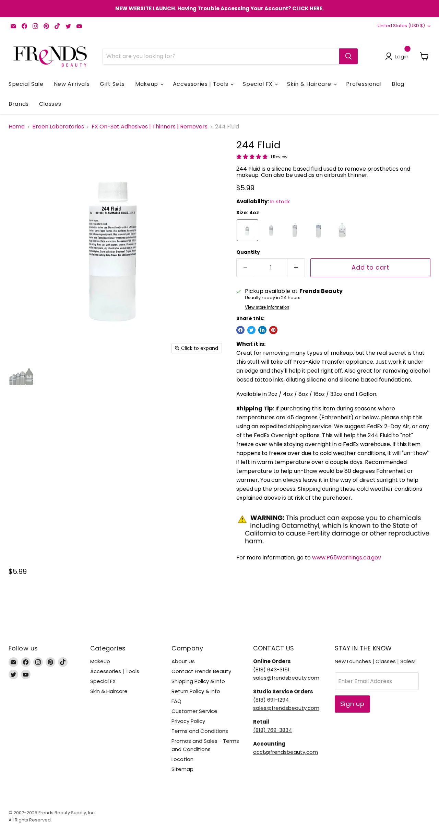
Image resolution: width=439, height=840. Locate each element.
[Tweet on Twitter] (251, 330)
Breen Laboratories (58, 127)
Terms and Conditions (199, 731)
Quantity (248, 252)
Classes (50, 104)
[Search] (348, 56)
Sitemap (182, 769)
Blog (398, 84)
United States (401, 25)
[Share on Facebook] (240, 330)
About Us (183, 661)
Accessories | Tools (201, 84)
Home (17, 127)
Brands (19, 104)
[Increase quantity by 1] (296, 267)
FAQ (176, 701)
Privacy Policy (188, 721)
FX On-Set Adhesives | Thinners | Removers (149, 127)
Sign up (352, 704)
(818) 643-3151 (271, 669)
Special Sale (26, 84)
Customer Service (194, 711)
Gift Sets (112, 84)
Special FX (258, 84)
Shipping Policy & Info (198, 681)
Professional (364, 84)
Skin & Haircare (310, 84)
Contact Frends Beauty (201, 671)
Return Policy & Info (195, 691)
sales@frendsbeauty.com (286, 677)
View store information (267, 307)
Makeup (147, 84)
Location (182, 759)
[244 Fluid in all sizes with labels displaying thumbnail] (21, 376)
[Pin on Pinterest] (273, 330)
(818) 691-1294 (271, 699)
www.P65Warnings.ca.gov (346, 557)
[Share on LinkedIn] (262, 330)
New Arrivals (72, 84)
